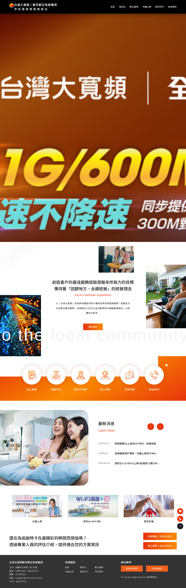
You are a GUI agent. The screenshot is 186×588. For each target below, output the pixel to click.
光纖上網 (146, 6)
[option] (93, 175)
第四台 (122, 6)
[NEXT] (160, 521)
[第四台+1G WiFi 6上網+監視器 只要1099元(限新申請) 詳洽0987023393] (131, 559)
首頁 (113, 6)
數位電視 (134, 6)
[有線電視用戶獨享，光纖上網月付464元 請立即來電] (131, 549)
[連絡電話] (180, 519)
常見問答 (172, 6)
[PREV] (150, 521)
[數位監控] (93, 175)
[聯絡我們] (154, 474)
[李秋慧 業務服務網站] (33, 6)
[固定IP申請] (80, 474)
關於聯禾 (93, 421)
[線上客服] (105, 474)
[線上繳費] (31, 474)
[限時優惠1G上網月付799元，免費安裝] (131, 539)
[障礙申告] (56, 474)
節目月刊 (159, 6)
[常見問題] (129, 474)
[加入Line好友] (180, 511)
